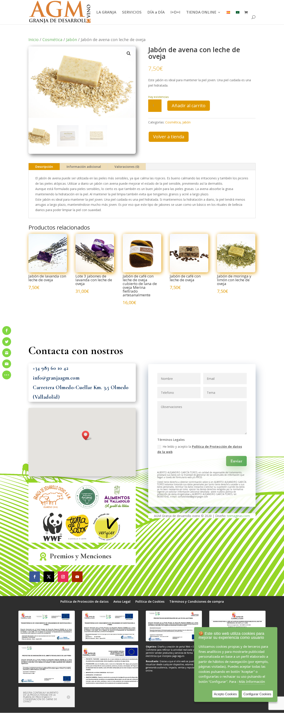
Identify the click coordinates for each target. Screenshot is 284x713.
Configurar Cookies (257, 694)
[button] (129, 53)
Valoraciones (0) (126, 166)
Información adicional (84, 166)
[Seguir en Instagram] (63, 576)
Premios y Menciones (80, 556)
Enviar (236, 461)
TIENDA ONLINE (201, 13)
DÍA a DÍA (156, 13)
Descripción (44, 166)
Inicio (33, 39)
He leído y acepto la (199, 449)
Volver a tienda (168, 137)
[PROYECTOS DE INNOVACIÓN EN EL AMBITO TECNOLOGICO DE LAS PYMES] (46, 682)
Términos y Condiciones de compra (196, 602)
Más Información (252, 681)
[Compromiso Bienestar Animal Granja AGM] (87, 510)
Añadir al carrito (188, 106)
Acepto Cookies (225, 694)
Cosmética (52, 39)
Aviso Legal (121, 602)
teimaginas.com (238, 516)
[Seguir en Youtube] (77, 576)
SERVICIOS (132, 13)
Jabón (71, 39)
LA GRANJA (106, 13)
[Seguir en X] (48, 576)
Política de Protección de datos (84, 602)
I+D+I (175, 13)
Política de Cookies (149, 602)
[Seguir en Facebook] (34, 576)
